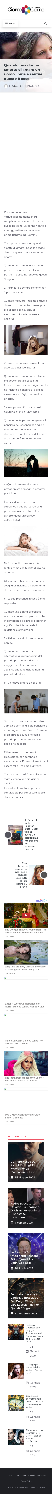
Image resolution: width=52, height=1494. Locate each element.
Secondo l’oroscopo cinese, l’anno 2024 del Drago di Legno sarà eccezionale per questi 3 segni (25, 1301)
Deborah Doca (18, 86)
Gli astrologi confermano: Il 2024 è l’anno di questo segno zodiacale (34, 1401)
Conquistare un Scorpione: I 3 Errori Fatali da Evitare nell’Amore (34, 1436)
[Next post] (44, 875)
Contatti (31, 1475)
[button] (45, 23)
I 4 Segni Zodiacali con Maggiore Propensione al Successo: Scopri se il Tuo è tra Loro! (34, 1333)
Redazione (21, 1475)
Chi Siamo (10, 1475)
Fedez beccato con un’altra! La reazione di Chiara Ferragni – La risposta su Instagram (26, 1210)
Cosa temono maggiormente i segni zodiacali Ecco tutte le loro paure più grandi (20, 875)
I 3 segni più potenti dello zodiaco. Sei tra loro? (34, 1368)
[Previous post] (8, 835)
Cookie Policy (26, 1481)
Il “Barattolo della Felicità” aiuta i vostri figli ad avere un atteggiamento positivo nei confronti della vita (32, 835)
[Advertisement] (26, 126)
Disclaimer (41, 1475)
